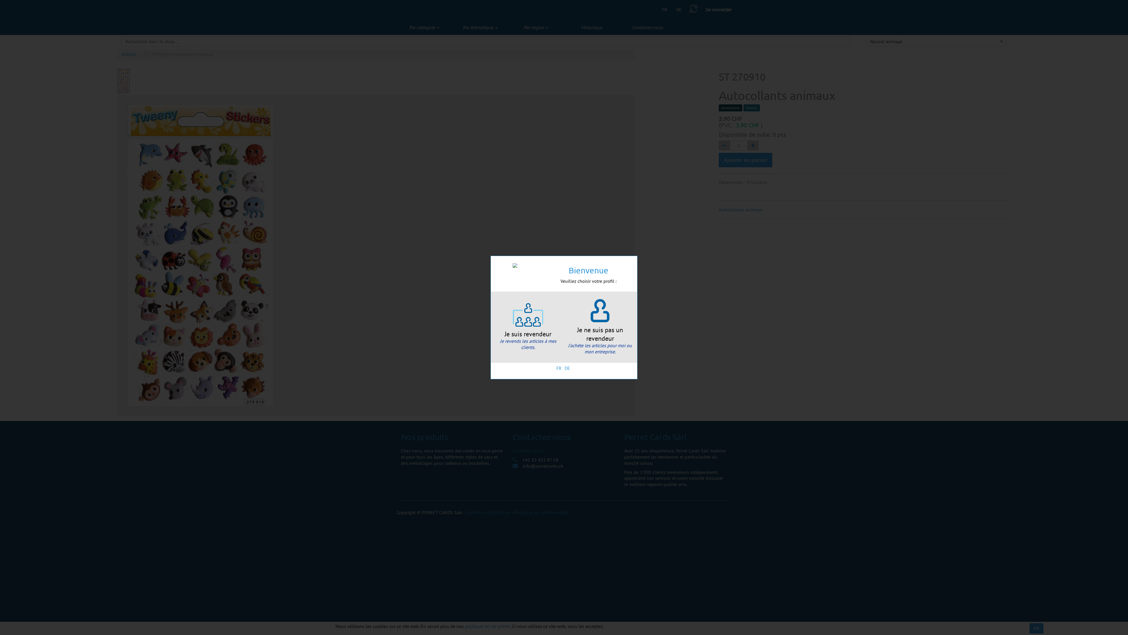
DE (567, 368)
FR (559, 368)
